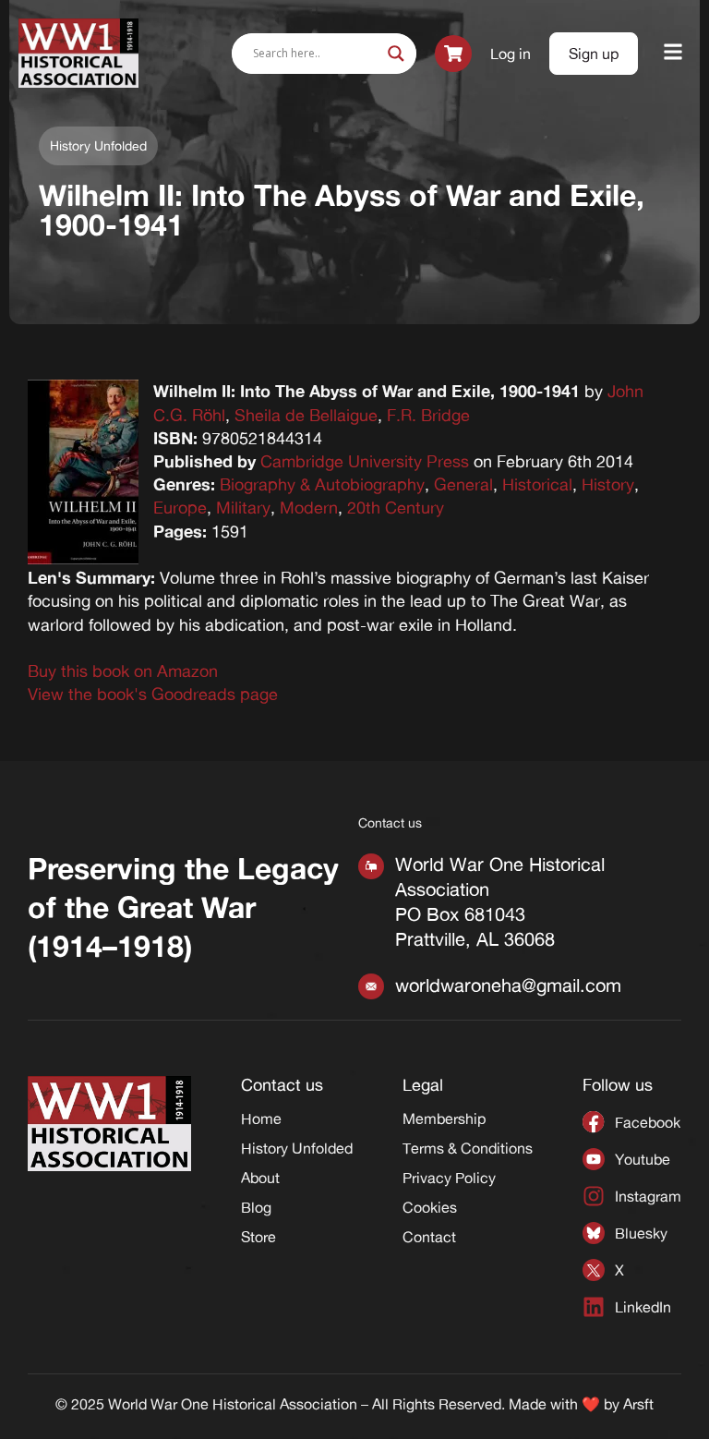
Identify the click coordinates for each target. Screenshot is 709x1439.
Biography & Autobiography (322, 484)
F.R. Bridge (428, 415)
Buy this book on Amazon (123, 670)
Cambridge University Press (364, 461)
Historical (537, 484)
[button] (673, 53)
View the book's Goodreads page (153, 693)
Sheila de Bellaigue (306, 415)
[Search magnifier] (396, 54)
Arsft (638, 1404)
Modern (309, 507)
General (463, 484)
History (608, 484)
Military (243, 507)
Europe (180, 507)
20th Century (395, 507)
